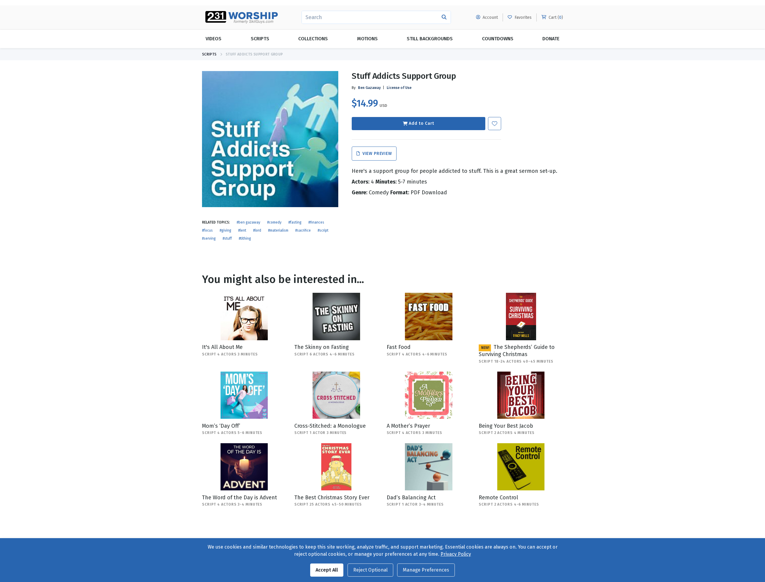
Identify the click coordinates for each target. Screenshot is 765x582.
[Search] (444, 17)
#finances (316, 222)
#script (323, 230)
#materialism (278, 230)
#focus (207, 230)
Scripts (260, 38)
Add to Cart (421, 123)
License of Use (399, 88)
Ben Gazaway (369, 88)
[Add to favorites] (494, 123)
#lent (242, 230)
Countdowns (497, 38)
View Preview (376, 153)
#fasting (295, 222)
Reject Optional (370, 570)
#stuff (227, 238)
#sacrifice (303, 230)
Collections (313, 38)
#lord (257, 230)
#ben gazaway (248, 222)
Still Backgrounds (430, 38)
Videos (213, 38)
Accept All (327, 570)
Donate (550, 38)
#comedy (274, 222)
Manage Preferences (426, 570)
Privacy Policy (455, 554)
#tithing (245, 238)
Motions (367, 38)
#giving (225, 230)
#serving (209, 238)
